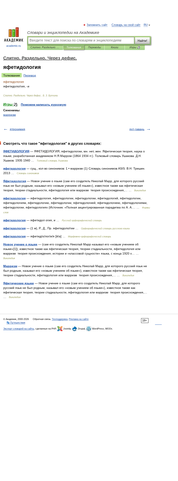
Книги (114, 47)
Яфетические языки (18, 283)
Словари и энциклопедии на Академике (63, 32)
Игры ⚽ (135, 47)
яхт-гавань (136, 129)
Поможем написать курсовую (43, 104)
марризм (9, 115)
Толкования (73, 47)
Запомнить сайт (97, 25)
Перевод (29, 75)
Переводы (94, 47)
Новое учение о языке (20, 244)
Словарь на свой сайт (126, 25)
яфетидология (14, 168)
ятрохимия (17, 129)
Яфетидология (14, 181)
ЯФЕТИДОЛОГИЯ (16, 151)
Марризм (10, 266)
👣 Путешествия (16, 322)
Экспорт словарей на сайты (18, 328)
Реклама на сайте (79, 319)
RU (146, 25)
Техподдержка (60, 319)
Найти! (142, 40)
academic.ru (13, 45)
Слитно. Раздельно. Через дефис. (45, 47)
